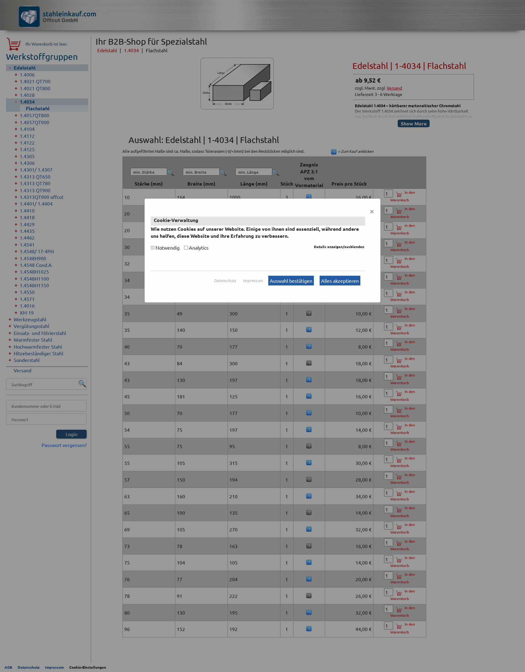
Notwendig (168, 247)
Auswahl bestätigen (291, 281)
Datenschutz (225, 280)
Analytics (198, 247)
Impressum (253, 280)
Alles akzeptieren (340, 281)
